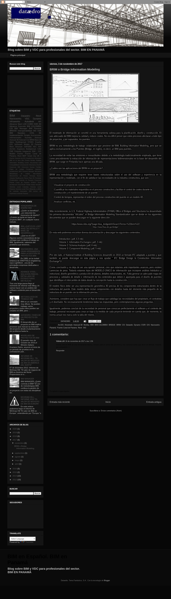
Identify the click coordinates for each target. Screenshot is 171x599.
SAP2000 (27, 147)
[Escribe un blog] (92, 321)
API (39, 121)
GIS (148, 325)
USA (39, 131)
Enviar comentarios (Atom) (111, 411)
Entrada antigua (153, 402)
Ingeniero (38, 169)
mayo (17, 460)
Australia (28, 138)
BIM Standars (17, 133)
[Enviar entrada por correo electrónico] (85, 321)
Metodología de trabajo (20, 173)
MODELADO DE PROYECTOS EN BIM (30, 336)
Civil (39, 162)
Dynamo (137, 325)
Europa (32, 167)
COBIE (30, 124)
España (38, 142)
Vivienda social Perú (22, 189)
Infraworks (15, 121)
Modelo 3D (28, 144)
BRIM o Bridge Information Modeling (24, 447)
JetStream (18, 144)
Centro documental (31, 162)
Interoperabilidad (25, 131)
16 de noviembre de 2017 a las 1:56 (79, 341)
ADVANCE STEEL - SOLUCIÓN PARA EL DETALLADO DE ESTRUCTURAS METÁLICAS (29, 276)
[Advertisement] (23, 89)
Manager (31, 171)
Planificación (19, 178)
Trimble (28, 184)
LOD (25, 124)
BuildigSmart (31, 149)
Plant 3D (31, 178)
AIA (39, 147)
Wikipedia (32, 189)
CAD (39, 149)
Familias (38, 167)
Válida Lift (60, 341)
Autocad (38, 138)
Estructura (25, 167)
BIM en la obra (15, 160)
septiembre (20, 453)
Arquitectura (30, 158)
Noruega (32, 176)
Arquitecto (21, 149)
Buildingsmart (21, 142)
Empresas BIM (15, 167)
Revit (80, 328)
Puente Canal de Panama (67, 328)
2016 (15, 469)
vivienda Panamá (22, 193)
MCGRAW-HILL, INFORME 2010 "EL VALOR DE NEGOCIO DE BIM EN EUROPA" (30, 400)
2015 (15, 472)
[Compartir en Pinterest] (99, 321)
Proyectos (37, 180)
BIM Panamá (35, 128)
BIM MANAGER (27, 379)
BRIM (118, 325)
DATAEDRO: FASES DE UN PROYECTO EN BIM (31, 317)
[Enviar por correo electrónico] (89, 321)
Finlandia (17, 151)
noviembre (19, 443)
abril (17, 464)
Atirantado (69, 325)
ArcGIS (23, 158)
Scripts (27, 135)
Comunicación (24, 165)
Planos (26, 178)
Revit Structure (16, 147)
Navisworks (155, 325)
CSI (123, 325)
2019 (15, 432)
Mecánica (38, 171)
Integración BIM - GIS (31, 151)
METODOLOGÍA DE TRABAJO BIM (29, 298)
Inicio (108, 402)
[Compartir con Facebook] (97, 321)
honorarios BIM (26, 191)
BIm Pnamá (26, 160)
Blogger (107, 580)
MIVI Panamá (23, 171)
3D (40, 124)
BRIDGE (112, 325)
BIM (92, 325)
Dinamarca (32, 165)
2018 (15, 436)
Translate (29, 542)
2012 (15, 480)
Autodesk (29, 121)
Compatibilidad (14, 165)
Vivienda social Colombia (19, 187)
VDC (27, 118)
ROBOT (33, 182)
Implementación (16, 135)
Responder (60, 351)
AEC (35, 147)
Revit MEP (22, 156)
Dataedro (129, 325)
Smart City (31, 156)
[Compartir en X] (94, 321)
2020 (15, 429)
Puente (20, 154)
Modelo (12, 154)
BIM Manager (20, 128)
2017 (15, 440)
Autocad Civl (24, 140)
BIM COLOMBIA (101, 325)
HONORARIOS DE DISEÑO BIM (28, 207)
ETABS (31, 142)
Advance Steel (16, 124)
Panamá (53, 328)
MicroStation (37, 173)
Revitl (23, 184)
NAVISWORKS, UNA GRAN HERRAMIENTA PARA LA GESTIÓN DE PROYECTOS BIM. (30, 252)
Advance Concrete (18, 126)
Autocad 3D (78, 325)
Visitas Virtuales (36, 184)
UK (38, 156)
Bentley (86, 325)
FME (11, 151)
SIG (84, 328)
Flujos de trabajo (17, 169)
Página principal (17, 55)
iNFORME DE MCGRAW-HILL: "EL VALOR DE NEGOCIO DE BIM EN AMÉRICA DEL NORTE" (30, 360)
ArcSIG (61, 325)
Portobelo (38, 178)
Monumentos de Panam (19, 176)
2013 (15, 476)
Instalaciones (14, 171)
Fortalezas (29, 169)
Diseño (39, 165)
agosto (18, 457)
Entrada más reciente (60, 402)
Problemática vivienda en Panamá (21, 180)
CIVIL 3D (35, 133)
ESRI (143, 325)
